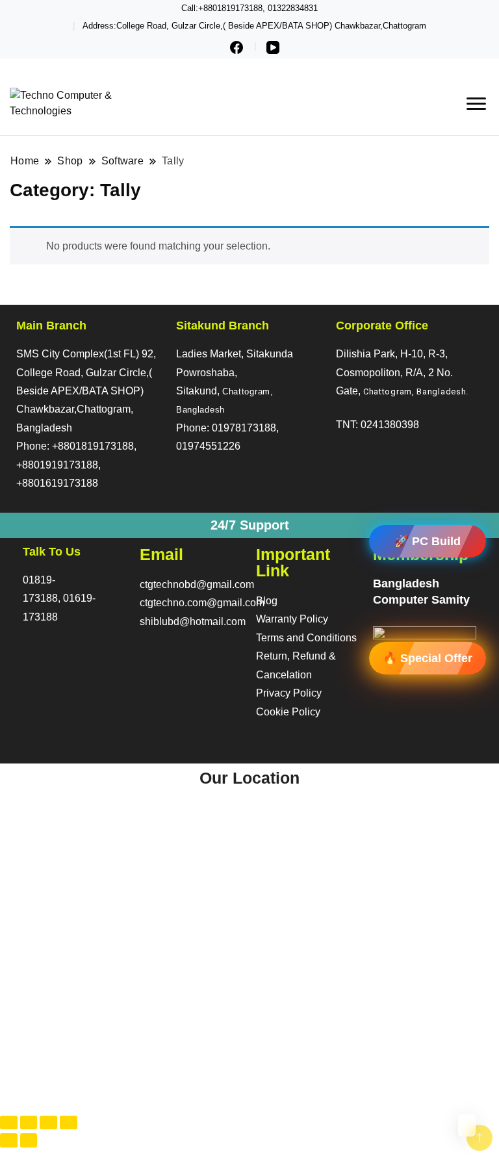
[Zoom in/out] (9, 1122)
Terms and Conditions (306, 637)
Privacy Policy (289, 693)
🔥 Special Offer (427, 657)
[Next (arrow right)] (29, 1140)
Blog (266, 600)
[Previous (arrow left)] (9, 1140)
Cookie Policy (288, 711)
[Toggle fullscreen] (29, 1122)
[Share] (48, 1122)
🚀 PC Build (427, 541)
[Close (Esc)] (68, 1122)
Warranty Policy (292, 618)
